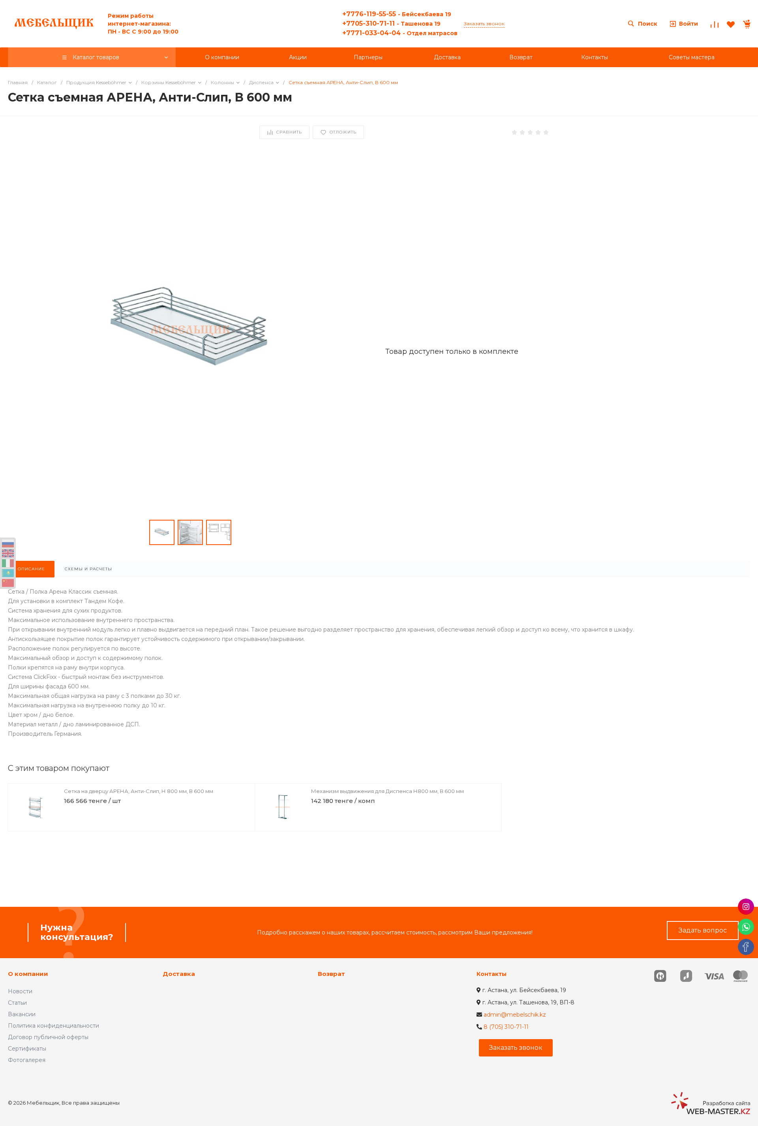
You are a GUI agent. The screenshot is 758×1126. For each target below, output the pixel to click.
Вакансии (22, 1014)
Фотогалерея (26, 1060)
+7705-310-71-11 (391, 23)
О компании (28, 973)
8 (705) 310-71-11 (506, 1026)
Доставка (179, 973)
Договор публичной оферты (48, 1037)
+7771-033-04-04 (400, 33)
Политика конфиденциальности (53, 1025)
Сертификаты (27, 1048)
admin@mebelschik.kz (515, 1014)
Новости (20, 991)
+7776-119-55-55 (396, 14)
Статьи (17, 1002)
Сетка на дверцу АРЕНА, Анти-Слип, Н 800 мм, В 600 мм (138, 791)
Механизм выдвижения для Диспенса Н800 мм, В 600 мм (387, 791)
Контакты (492, 973)
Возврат (331, 973)
